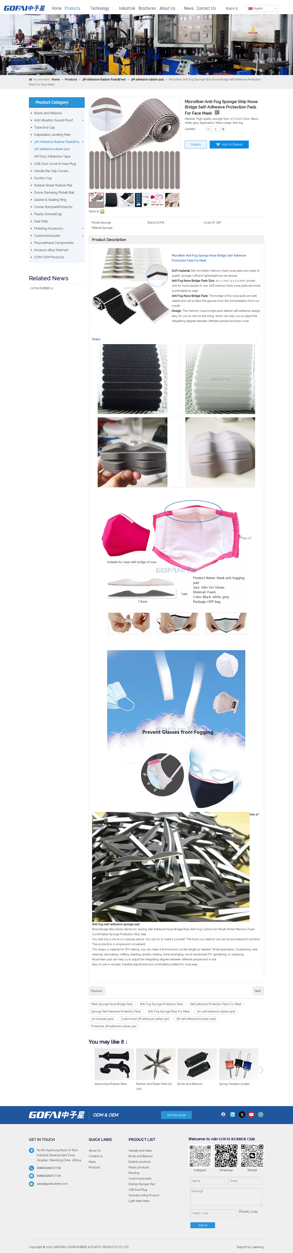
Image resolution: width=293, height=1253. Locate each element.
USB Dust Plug (138, 1189)
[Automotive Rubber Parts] (114, 1064)
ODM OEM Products (49, 257)
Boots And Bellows (190, 1084)
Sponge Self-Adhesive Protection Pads (116, 1011)
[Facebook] (223, 1114)
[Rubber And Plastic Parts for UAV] (156, 1064)
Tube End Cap (44, 127)
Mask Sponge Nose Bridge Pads (112, 1004)
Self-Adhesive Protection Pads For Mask (215, 1004)
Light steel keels (139, 1200)
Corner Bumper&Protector (53, 207)
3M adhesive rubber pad (52, 149)
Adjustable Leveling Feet (52, 135)
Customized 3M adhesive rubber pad (145, 1018)
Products (94, 1167)
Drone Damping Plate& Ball (54, 192)
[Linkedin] (232, 1114)
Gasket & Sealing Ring (50, 200)
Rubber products (140, 1161)
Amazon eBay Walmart (51, 250)
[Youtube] (251, 1114)
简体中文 (232, 9)
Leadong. (258, 1247)
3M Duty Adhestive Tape (52, 156)
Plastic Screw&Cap (48, 214)
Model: (96, 222)
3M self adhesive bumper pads (196, 1018)
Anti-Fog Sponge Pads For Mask (169, 1011)
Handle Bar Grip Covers (51, 171)
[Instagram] (261, 1114)
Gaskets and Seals (140, 1150)
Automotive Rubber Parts (111, 1084)
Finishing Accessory (48, 228)
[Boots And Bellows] (197, 1064)
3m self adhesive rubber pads (216, 1011)
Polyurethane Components (54, 243)
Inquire (196, 144)
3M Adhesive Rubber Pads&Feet (58, 142)
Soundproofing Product (144, 1195)
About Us (95, 1150)
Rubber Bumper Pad (142, 1184)
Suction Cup (43, 178)
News (92, 1161)
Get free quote (176, 1115)
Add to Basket (232, 144)
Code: (207, 222)
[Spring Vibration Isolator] (239, 1064)
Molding (134, 1173)
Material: (97, 227)
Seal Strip (41, 221)
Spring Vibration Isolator (234, 1084)
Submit (202, 1225)
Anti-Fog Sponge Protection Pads (161, 1004)
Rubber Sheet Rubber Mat (53, 185)
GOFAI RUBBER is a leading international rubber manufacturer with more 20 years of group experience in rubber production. (42, 288)
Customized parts (47, 236)
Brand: (152, 222)
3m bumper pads (102, 1018)
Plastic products (139, 1167)
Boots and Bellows (48, 113)
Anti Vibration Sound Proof (53, 120)
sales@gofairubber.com (52, 1183)
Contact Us (96, 1156)
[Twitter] (242, 1114)
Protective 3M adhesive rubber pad (113, 1026)
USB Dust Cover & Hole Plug (55, 164)
